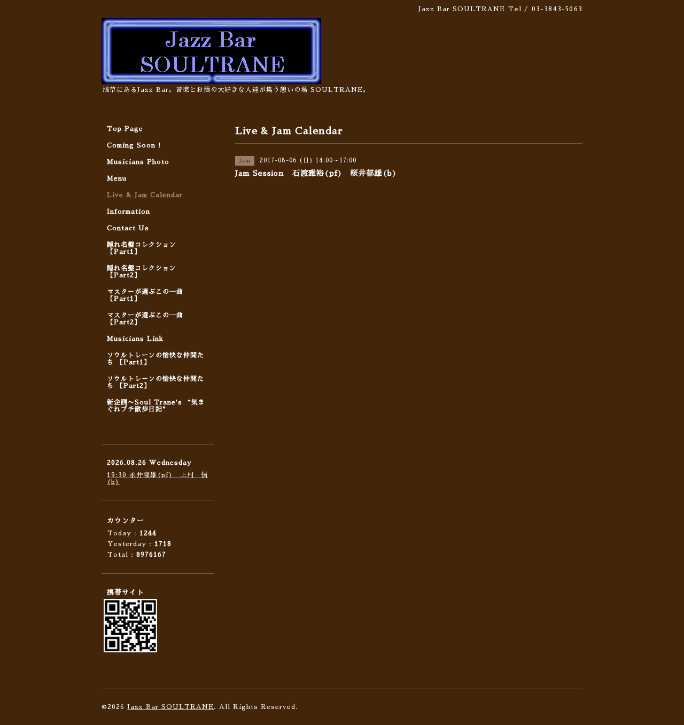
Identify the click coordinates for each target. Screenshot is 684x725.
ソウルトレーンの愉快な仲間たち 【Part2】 (155, 382)
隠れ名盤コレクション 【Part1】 (141, 248)
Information (128, 211)
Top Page (125, 129)
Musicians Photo (138, 162)
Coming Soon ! (134, 145)
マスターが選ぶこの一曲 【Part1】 (145, 295)
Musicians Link (135, 339)
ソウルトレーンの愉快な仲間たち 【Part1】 (155, 358)
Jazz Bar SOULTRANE (170, 707)
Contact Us (128, 228)
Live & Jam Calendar (145, 195)
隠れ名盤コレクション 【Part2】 (141, 271)
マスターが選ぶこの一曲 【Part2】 (145, 318)
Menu (117, 178)
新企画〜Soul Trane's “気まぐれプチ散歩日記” (156, 405)
